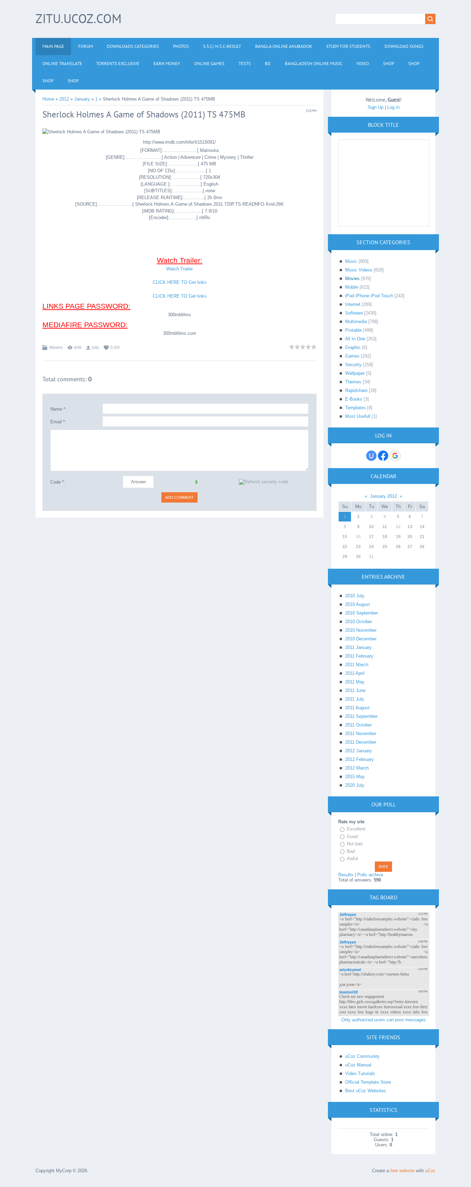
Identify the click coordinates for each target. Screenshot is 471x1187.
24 (371, 546)
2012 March (357, 768)
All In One (355, 338)
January (82, 99)
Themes (353, 381)
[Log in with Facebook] (383, 456)
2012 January (358, 750)
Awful (352, 858)
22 (344, 546)
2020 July (354, 785)
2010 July (354, 595)
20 (410, 536)
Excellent (356, 829)
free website (402, 1170)
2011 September (361, 716)
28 (422, 546)
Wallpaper (355, 373)
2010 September (361, 613)
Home (48, 99)
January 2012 (383, 496)
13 (410, 526)
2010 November (361, 630)
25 (384, 546)
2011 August (357, 707)
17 (371, 536)
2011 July (354, 699)
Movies (56, 347)
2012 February (359, 759)
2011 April (354, 673)
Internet (352, 304)
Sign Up (375, 107)
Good (352, 836)
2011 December (360, 742)
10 (371, 526)
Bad (351, 851)
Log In (393, 107)
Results (345, 874)
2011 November (360, 733)
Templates (355, 407)
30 (358, 556)
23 (358, 546)
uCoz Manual (358, 1064)
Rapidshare (356, 390)
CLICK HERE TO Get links (180, 282)
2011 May (354, 681)
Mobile (351, 287)
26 (398, 546)
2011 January (358, 647)
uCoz (430, 1170)
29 (344, 556)
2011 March (356, 664)
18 (384, 536)
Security (353, 364)
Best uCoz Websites (365, 1090)
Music (351, 261)
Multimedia (356, 321)
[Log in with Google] (395, 455)
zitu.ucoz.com (78, 18)
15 (344, 536)
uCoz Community (362, 1056)
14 (422, 526)
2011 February (359, 656)
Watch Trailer (179, 268)
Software (354, 313)
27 (410, 546)
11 (384, 526)
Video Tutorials (360, 1073)
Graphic (353, 347)
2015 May (355, 776)
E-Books (353, 399)
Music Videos (358, 269)
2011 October (358, 724)
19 (398, 536)
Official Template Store (368, 1082)
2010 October (358, 621)
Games (352, 356)
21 (422, 536)
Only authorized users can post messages (383, 1019)
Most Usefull (357, 416)
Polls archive (370, 874)
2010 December (361, 638)
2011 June (355, 690)
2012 (64, 99)
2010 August (357, 604)
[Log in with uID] (371, 456)
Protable (353, 330)
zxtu (95, 347)
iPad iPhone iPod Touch (369, 295)
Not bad (354, 843)
